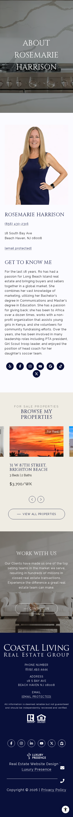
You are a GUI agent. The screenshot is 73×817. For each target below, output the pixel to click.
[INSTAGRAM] (30, 366)
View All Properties (39, 514)
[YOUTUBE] (40, 366)
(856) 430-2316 (17, 224)
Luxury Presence (36, 769)
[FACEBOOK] (20, 366)
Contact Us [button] (39, 608)
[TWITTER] (36, 374)
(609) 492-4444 (36, 669)
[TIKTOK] (60, 366)
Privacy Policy (53, 790)
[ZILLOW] (62, 743)
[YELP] (10, 366)
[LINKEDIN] (31, 743)
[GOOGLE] (50, 366)
